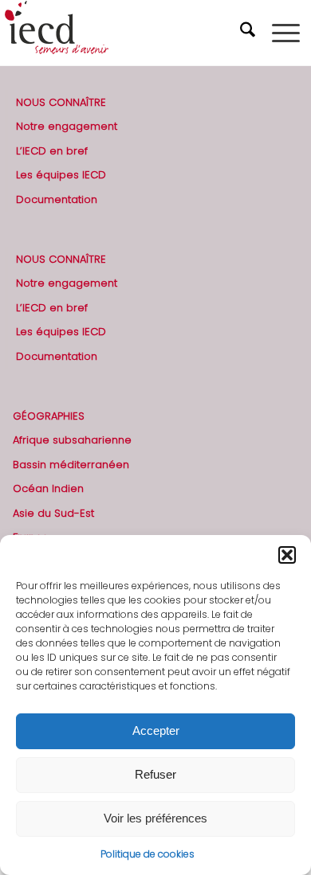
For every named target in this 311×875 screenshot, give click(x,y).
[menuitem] (250, 32)
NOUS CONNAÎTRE (61, 102)
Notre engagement (66, 126)
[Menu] (286, 32)
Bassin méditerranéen (71, 464)
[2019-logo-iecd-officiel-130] (125, 32)
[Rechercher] (250, 32)
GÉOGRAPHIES (49, 416)
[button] (287, 555)
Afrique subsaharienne (72, 439)
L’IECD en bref (52, 150)
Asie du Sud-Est (53, 513)
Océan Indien (48, 488)
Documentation (56, 199)
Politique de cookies (147, 854)
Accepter (155, 730)
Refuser (155, 774)
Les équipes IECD (61, 174)
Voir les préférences (155, 818)
